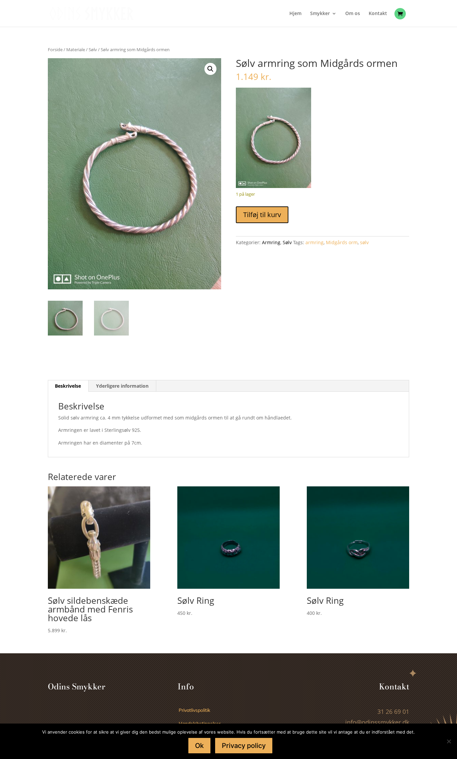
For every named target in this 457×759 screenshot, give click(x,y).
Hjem (295, 13)
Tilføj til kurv (262, 214)
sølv (364, 242)
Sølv (93, 49)
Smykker (320, 13)
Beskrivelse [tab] (68, 386)
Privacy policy (244, 746)
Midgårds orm (342, 242)
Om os (352, 13)
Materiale (75, 49)
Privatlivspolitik (194, 710)
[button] (210, 69)
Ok (199, 746)
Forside (55, 49)
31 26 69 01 (393, 711)
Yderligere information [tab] (122, 386)
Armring (271, 242)
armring (314, 242)
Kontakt (378, 13)
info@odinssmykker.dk (377, 722)
